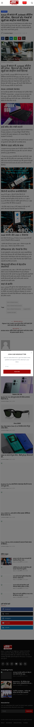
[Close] (31, 352)
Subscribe (17, 371)
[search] (32, 3)
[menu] (2, 3)
